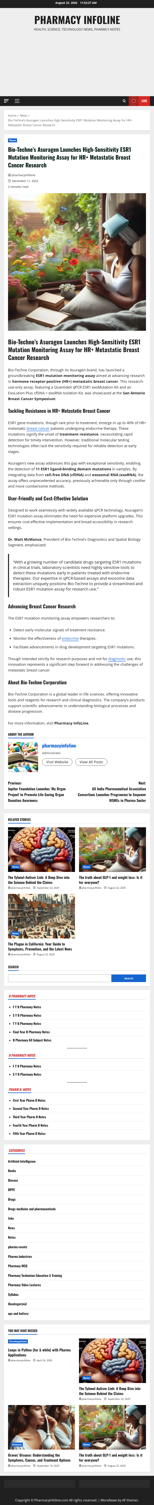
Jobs (11, 1218)
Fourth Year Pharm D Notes (30, 1125)
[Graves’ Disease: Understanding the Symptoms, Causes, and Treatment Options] (41, 1427)
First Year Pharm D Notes (29, 1100)
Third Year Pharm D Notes (29, 1116)
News (12, 140)
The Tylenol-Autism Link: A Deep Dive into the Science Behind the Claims (39, 880)
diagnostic (117, 658)
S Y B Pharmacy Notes (27, 1015)
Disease (13, 1180)
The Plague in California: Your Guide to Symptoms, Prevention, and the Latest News (40, 946)
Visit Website (57, 761)
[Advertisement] (77, 64)
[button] (6, 101)
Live (144, 100)
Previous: (37, 791)
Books (12, 1170)
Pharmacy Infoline (77, 19)
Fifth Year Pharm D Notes (29, 1133)
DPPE (11, 1189)
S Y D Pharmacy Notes (27, 1074)
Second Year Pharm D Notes (31, 1108)
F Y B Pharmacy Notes (27, 1006)
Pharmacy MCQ (17, 1265)
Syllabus (13, 1294)
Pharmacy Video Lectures (24, 1284)
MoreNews (109, 1500)
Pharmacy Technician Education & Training (35, 1275)
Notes (12, 1237)
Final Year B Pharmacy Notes (31, 1031)
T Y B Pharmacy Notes (27, 1023)
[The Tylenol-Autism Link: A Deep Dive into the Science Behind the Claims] (41, 849)
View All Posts (91, 761)
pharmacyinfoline (23, 175)
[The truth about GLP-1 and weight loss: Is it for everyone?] (112, 849)
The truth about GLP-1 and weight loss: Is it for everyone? (110, 880)
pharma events (17, 1246)
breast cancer (38, 428)
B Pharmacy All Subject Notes (32, 1040)
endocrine (70, 638)
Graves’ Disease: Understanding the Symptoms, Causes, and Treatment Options (39, 1457)
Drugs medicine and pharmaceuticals (32, 1208)
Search (13, 967)
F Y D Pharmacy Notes (27, 1066)
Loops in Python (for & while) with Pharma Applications (39, 1352)
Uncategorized (17, 1303)
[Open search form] (124, 101)
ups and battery (18, 1313)
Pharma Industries (20, 1256)
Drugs (12, 1199)
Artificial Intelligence (22, 1161)
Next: (112, 791)
